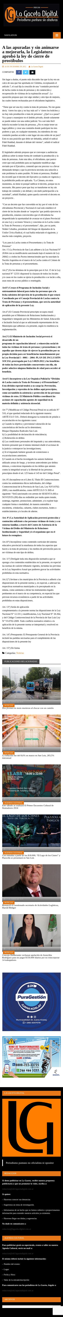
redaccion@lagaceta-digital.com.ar (16, 1229)
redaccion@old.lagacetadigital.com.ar (17, 1189)
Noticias (20, 653)
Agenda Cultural (13, 803)
